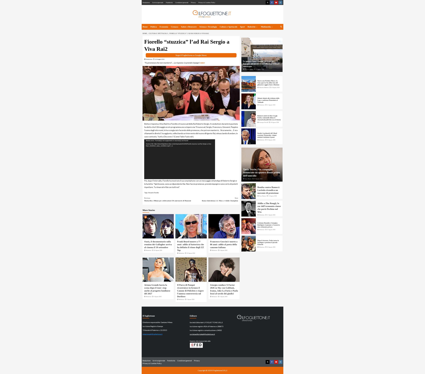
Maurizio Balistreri (264, 87)
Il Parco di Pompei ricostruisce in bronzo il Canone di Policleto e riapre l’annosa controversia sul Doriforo (190, 291)
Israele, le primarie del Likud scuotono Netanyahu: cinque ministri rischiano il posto (267, 135)
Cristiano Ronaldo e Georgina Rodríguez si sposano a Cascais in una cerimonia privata (268, 225)
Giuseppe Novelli (263, 122)
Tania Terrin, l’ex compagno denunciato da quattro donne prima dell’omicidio (261, 172)
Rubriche (252, 27)
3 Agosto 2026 (190, 299)
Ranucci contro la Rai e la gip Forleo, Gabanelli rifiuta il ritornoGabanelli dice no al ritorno (269, 118)
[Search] (281, 27)
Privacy (193, 2)
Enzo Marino (248, 178)
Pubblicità (169, 2)
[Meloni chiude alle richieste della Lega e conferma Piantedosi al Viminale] (248, 101)
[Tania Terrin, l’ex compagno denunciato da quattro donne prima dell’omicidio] (262, 165)
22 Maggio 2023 (159, 59)
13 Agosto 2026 (271, 229)
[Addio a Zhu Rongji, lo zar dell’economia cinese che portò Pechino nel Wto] (248, 209)
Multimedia (266, 27)
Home (145, 27)
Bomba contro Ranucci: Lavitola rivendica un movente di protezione (268, 190)
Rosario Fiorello (153, 193)
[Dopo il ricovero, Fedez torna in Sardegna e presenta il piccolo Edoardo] (248, 244)
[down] (257, 27)
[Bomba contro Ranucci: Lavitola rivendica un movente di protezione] (248, 191)
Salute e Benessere (189, 27)
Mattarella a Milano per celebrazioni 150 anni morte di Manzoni (167, 199)
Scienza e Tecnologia (208, 27)
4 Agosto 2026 (157, 296)
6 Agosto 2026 (223, 250)
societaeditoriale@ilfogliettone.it (202, 334)
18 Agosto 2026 (271, 140)
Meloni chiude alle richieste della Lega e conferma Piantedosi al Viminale (268, 100)
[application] (179, 159)
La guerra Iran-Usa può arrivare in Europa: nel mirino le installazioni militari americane (261, 63)
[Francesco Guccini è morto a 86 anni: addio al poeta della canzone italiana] (224, 226)
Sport (242, 27)
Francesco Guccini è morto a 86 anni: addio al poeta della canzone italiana (223, 244)
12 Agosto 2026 (271, 105)
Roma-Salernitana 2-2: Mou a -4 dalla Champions (220, 199)
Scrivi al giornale (157, 2)
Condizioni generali (181, 2)
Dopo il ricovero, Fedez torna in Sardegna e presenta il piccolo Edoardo (268, 242)
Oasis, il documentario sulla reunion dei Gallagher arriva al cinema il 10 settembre (158, 244)
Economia (164, 27)
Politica (153, 27)
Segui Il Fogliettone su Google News (191, 55)
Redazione (146, 2)
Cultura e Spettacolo (228, 27)
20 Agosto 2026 (158, 250)
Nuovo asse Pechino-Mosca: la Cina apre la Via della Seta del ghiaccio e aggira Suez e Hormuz (268, 83)
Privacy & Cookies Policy (206, 2)
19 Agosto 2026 (191, 253)
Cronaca (174, 27)
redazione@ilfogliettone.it (152, 334)
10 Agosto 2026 (271, 247)
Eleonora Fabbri (249, 69)
